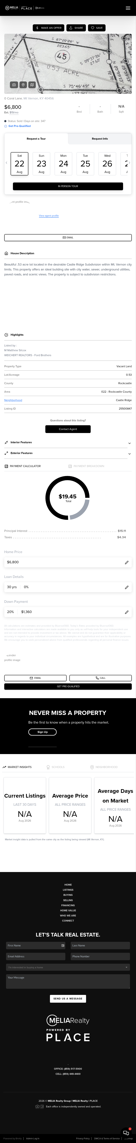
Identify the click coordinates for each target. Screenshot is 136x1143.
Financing (68, 905)
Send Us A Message (68, 998)
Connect (68, 920)
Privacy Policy (83, 1138)
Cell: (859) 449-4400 (68, 1073)
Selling (68, 900)
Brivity (19, 1138)
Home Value (68, 910)
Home (68, 884)
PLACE (94, 1100)
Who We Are (68, 915)
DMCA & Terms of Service (107, 1138)
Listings (68, 889)
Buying (68, 895)
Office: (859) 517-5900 (68, 1068)
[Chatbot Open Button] (126, 1133)
